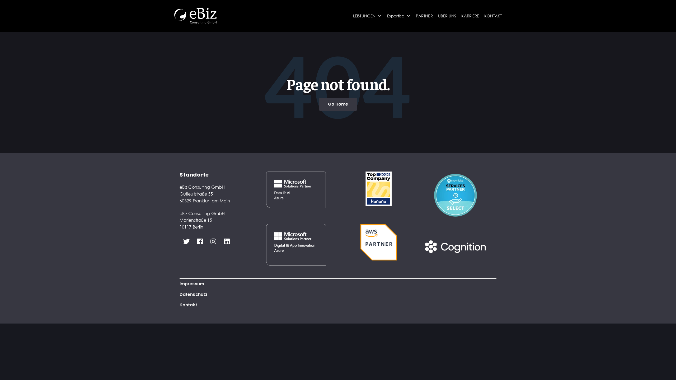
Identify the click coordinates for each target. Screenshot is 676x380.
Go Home (338, 104)
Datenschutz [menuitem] (194, 294)
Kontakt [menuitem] (188, 305)
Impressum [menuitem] (192, 284)
